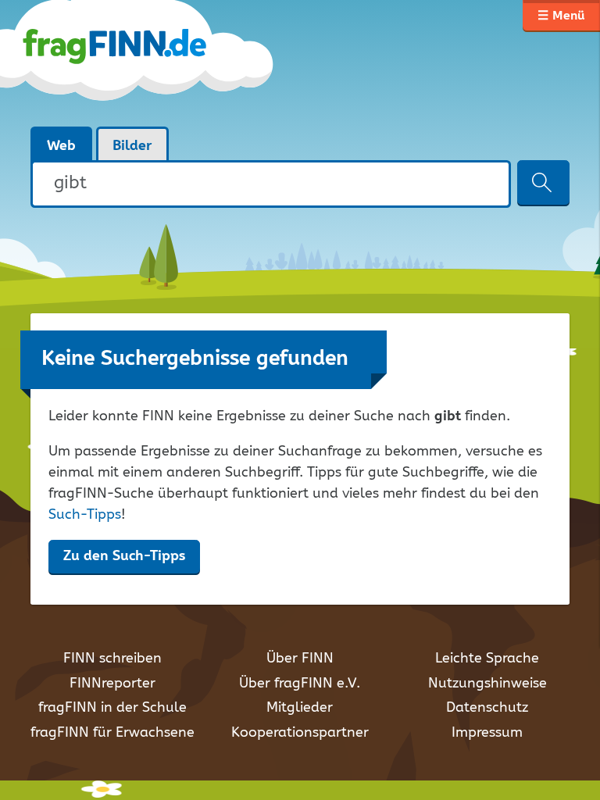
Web (61, 146)
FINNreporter (112, 684)
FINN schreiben (112, 659)
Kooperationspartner (300, 733)
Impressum (487, 733)
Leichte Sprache (487, 659)
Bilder (132, 146)
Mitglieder (299, 708)
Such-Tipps (84, 515)
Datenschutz (487, 708)
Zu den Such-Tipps (124, 556)
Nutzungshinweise (487, 684)
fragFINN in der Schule (112, 708)
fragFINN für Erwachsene (112, 733)
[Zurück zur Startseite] (153, 62)
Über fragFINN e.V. (299, 684)
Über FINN (300, 659)
